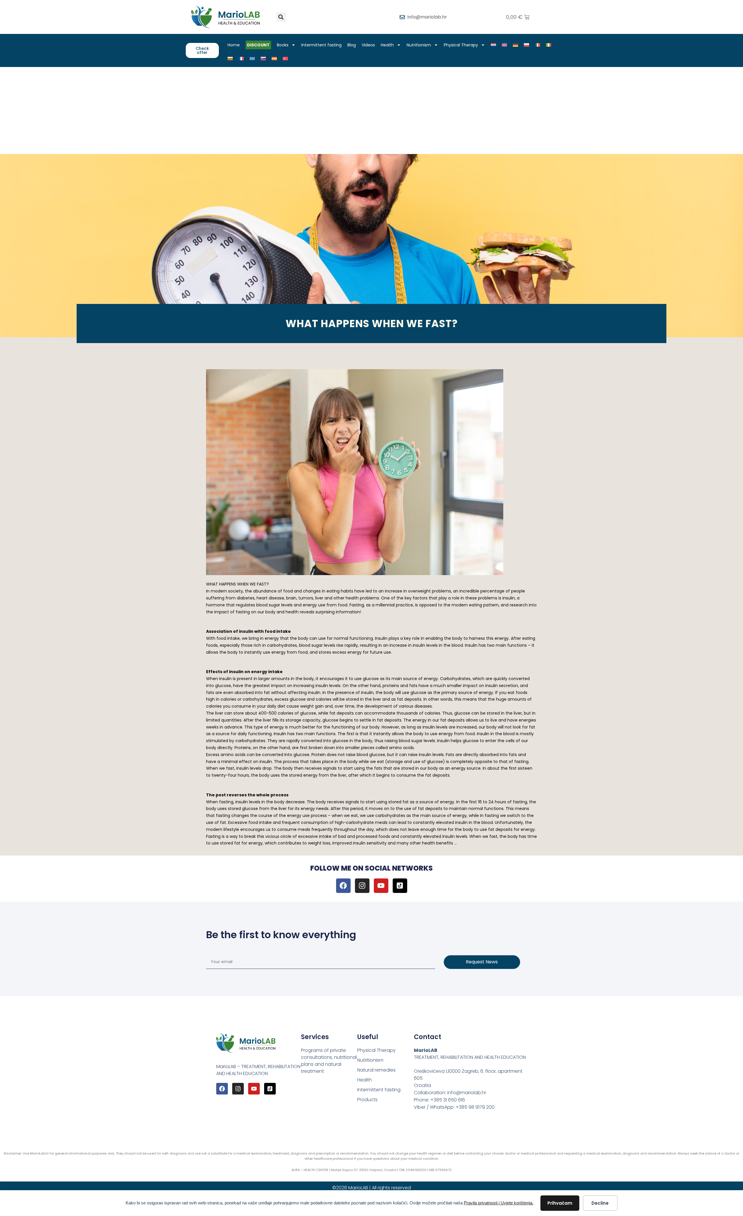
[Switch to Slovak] (263, 58)
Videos (368, 45)
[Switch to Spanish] (274, 58)
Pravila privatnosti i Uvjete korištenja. (498, 1202)
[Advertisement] (371, 110)
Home (234, 45)
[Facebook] (343, 885)
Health (387, 45)
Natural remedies (376, 1070)
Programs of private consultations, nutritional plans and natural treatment (329, 1060)
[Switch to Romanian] (537, 45)
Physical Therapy (461, 45)
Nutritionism (419, 45)
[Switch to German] (515, 45)
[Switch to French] (241, 58)
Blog (351, 45)
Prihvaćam (559, 1203)
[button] (281, 17)
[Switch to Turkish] (285, 58)
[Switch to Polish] (526, 45)
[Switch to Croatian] (493, 45)
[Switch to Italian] (548, 45)
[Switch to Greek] (252, 58)
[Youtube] (381, 885)
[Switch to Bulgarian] (230, 58)
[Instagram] (362, 885)
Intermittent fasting (321, 45)
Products (367, 1099)
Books (282, 45)
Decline (600, 1203)
